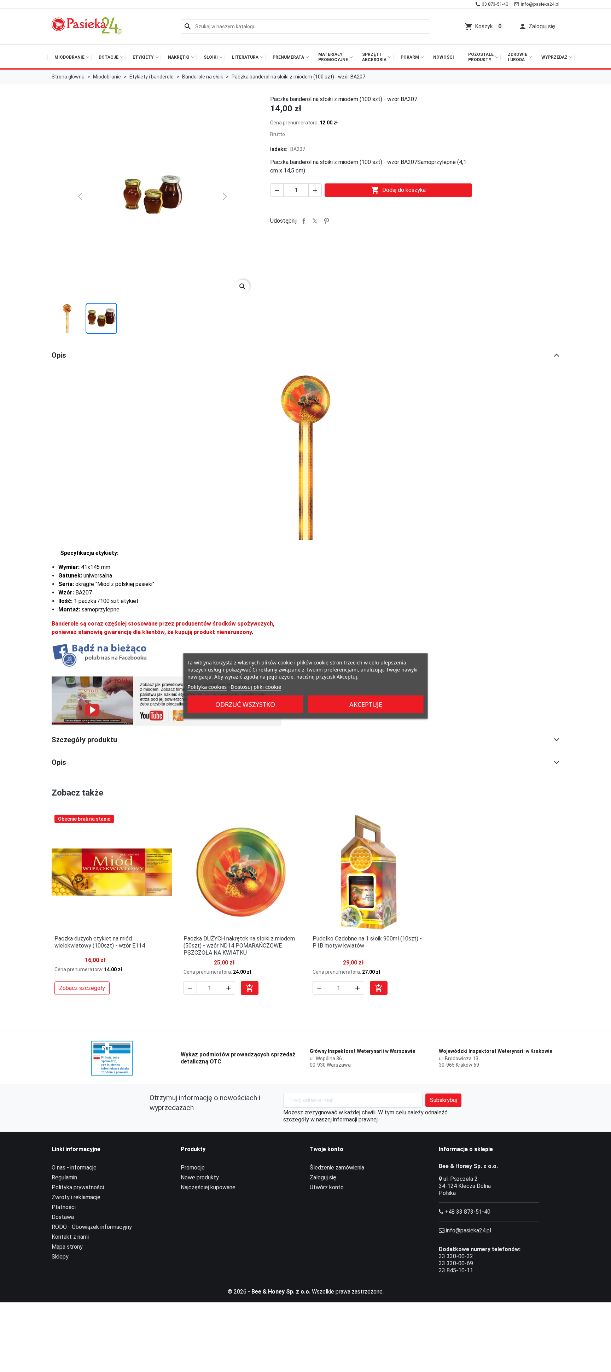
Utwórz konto (327, 1187)
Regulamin (64, 1177)
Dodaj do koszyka (398, 190)
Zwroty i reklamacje (76, 1197)
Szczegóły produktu (84, 739)
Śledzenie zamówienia (337, 1167)
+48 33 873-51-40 (467, 1211)
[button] (536, 26)
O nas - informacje (74, 1167)
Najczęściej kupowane (208, 1187)
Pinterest (326, 221)
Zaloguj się (323, 1177)
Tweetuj (315, 221)
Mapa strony (67, 1246)
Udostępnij (303, 221)
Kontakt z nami (70, 1236)
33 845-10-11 (456, 1270)
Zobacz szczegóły (82, 988)
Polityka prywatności (78, 1187)
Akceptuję (365, 704)
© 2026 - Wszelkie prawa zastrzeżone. (306, 1291)
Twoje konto (326, 1149)
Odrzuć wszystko (245, 704)
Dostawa (63, 1217)
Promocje (193, 1167)
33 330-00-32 (456, 1256)
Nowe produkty (200, 1177)
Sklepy (60, 1256)
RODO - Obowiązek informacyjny (92, 1227)
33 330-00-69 (456, 1263)
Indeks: (278, 149)
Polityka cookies (207, 686)
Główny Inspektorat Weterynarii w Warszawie (362, 1051)
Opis (59, 355)
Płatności (64, 1207)
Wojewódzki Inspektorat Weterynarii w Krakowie (495, 1051)
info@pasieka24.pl (468, 1230)
